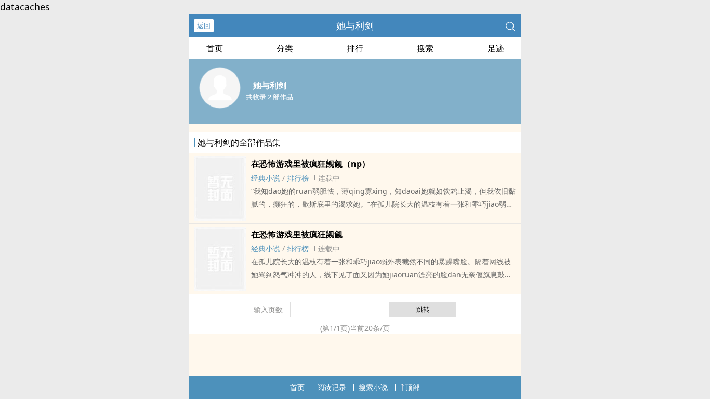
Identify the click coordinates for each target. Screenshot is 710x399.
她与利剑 (355, 25)
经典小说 (265, 178)
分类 (285, 48)
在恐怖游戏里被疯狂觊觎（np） (310, 163)
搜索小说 (373, 387)
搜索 (425, 48)
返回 (204, 25)
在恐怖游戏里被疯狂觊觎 (297, 234)
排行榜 (298, 178)
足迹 (496, 48)
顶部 (412, 387)
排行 (355, 48)
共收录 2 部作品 (269, 96)
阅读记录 (331, 387)
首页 (214, 48)
